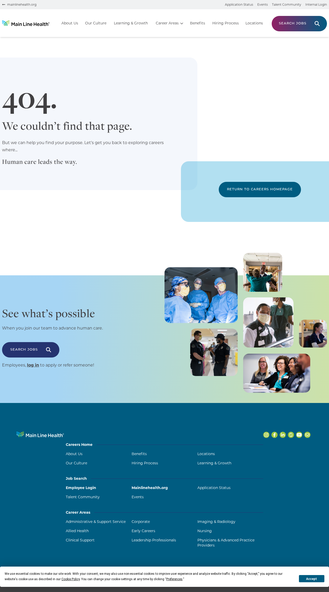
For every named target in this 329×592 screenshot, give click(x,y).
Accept (311, 579)
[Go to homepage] (26, 23)
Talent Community (286, 4)
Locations (254, 23)
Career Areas (167, 23)
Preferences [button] (174, 579)
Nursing (204, 531)
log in (33, 365)
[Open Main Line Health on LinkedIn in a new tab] (283, 435)
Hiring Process (225, 23)
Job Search (76, 478)
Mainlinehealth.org (150, 487)
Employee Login (81, 487)
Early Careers (143, 531)
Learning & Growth (131, 23)
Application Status (239, 4)
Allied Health (77, 531)
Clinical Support (80, 540)
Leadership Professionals (154, 540)
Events (262, 4)
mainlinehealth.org (21, 4)
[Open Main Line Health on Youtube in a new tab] (299, 435)
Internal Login (316, 4)
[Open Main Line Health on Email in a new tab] (307, 435)
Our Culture (95, 23)
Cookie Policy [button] (70, 579)
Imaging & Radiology (216, 521)
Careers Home (79, 444)
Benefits (197, 23)
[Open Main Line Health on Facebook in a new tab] (274, 435)
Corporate (141, 521)
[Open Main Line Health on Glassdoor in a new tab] (291, 435)
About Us (69, 23)
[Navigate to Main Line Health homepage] (40, 434)
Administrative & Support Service (96, 521)
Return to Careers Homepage (260, 189)
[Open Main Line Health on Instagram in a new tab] (266, 435)
